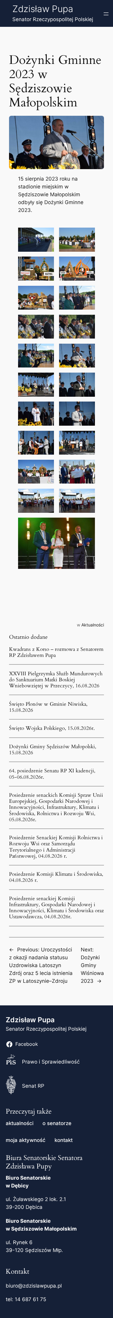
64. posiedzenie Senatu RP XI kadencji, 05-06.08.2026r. (52, 774)
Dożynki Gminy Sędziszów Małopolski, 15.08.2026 (52, 750)
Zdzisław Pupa (42, 8)
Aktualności (92, 624)
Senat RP (33, 1086)
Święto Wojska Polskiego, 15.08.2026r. (52, 728)
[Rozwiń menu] (106, 13)
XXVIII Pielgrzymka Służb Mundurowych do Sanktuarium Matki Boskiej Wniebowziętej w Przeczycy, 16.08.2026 (55, 680)
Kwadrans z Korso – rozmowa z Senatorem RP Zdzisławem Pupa (56, 652)
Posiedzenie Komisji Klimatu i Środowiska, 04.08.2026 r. (56, 877)
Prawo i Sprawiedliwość (51, 1062)
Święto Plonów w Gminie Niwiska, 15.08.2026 (48, 707)
